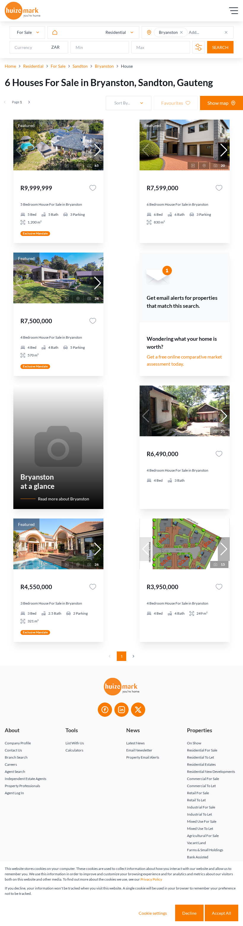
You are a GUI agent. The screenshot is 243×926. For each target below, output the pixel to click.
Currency (23, 47)
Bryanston (104, 66)
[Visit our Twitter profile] (138, 710)
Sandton (80, 66)
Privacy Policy (151, 879)
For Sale (58, 66)
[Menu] (233, 10)
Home (10, 66)
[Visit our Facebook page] (105, 710)
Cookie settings (153, 913)
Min (79, 47)
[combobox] (212, 32)
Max (140, 47)
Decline (189, 913)
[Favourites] (92, 187)
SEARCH (220, 47)
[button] (181, 32)
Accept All (221, 913)
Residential (33, 66)
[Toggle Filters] (198, 47)
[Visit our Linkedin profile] (121, 710)
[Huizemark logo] (22, 11)
